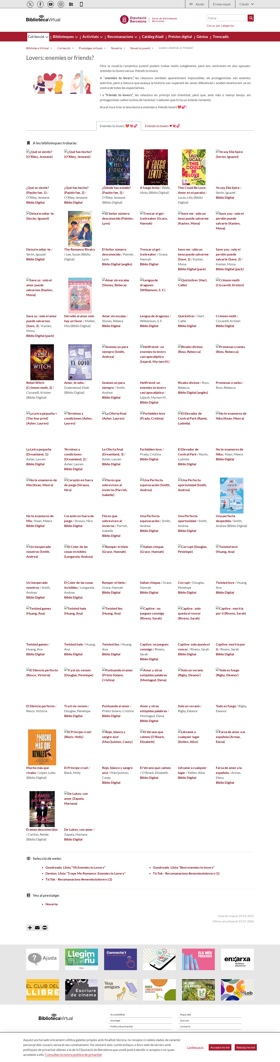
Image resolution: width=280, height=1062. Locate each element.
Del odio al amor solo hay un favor (79, 318)
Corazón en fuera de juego (79, 518)
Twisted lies (110, 644)
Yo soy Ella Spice (228, 187)
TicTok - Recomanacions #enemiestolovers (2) (79, 879)
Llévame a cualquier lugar (192, 770)
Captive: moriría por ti (230, 646)
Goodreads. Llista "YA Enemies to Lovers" (76, 867)
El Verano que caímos (155, 768)
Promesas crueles (229, 382)
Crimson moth (226, 316)
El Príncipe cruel (76, 768)
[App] (81, 3)
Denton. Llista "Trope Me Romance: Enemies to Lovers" (86, 873)
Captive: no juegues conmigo (154, 646)
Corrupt (184, 582)
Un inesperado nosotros (37, 585)
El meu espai (221, 4)
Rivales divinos (188, 382)
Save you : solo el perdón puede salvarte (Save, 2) (228, 254)
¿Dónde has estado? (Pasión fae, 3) (116, 190)
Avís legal (115, 1020)
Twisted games (37, 644)
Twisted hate (73, 644)
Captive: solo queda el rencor (194, 646)
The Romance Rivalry (79, 249)
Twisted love (225, 582)
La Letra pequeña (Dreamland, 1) (38, 451)
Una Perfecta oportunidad (187, 518)
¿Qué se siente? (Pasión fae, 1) (37, 190)
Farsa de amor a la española (229, 770)
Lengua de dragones (154, 316)
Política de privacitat (121, 1026)
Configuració (195, 1047)
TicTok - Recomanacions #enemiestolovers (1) (186, 873)
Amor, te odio (74, 382)
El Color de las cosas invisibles (78, 585)
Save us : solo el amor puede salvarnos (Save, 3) (41, 321)
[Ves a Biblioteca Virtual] (149, 19)
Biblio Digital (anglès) (117, 264)
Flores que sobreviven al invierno (112, 521)
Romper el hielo (113, 582)
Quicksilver (186, 316)
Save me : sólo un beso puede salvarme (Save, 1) (193, 254)
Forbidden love (151, 449)
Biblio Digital (35, 202)
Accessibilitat (117, 1014)
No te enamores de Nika (229, 451)
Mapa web (185, 1014)
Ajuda (200, 4)
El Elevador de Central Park (188, 451)
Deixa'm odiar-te (38, 249)
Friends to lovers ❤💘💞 (162, 126)
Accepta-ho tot (220, 1047)
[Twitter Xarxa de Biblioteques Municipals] (30, 3)
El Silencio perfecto (40, 706)
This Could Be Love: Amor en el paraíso (192, 190)
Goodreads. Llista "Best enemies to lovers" (184, 867)
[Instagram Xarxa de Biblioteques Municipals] (61, 3)
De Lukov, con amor (78, 829)
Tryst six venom (75, 706)
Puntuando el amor (116, 706)
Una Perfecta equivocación (149, 518)
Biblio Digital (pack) (192, 269)
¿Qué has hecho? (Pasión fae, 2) (76, 190)
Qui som (184, 1020)
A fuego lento (149, 187)
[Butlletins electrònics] (71, 3)
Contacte (185, 1026)
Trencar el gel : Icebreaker (150, 251)
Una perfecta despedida (225, 518)
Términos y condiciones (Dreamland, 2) (75, 454)
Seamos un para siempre (113, 385)
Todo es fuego (226, 706)
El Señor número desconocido (114, 251)
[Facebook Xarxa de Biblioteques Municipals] (40, 3)
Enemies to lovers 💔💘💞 (119, 126)
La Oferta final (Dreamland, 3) (113, 451)
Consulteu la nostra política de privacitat (73, 1054)
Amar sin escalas (114, 316)
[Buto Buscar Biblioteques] (251, 18)
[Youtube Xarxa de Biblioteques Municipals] (51, 3)
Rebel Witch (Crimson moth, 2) (39, 385)
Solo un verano (189, 706)
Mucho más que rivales (37, 770)
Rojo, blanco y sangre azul (117, 770)
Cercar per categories (220, 25)
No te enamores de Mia (40, 518)
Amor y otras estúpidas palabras (153, 708)
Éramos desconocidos (42, 829)
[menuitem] (36, 36)
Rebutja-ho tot (246, 1047)
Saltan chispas (150, 582)
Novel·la (52, 904)
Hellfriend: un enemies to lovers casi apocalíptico (153, 387)
